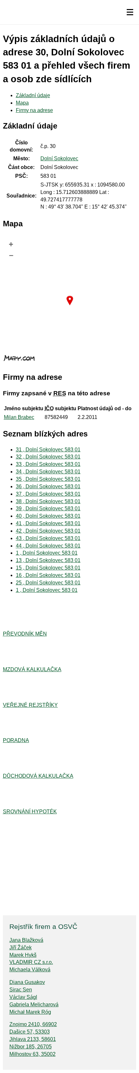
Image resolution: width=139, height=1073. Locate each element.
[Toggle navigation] (130, 12)
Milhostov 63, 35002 (32, 1054)
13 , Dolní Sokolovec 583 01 (48, 560)
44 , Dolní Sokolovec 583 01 (48, 545)
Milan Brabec (19, 417)
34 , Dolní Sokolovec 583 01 (48, 471)
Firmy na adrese (34, 110)
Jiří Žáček (20, 947)
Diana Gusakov (27, 982)
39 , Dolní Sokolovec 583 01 (48, 508)
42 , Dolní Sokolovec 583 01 (48, 531)
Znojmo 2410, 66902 (33, 1024)
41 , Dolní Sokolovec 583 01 (48, 523)
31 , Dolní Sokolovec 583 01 (48, 449)
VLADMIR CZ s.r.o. (31, 962)
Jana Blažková (26, 940)
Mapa (22, 103)
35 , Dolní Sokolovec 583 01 (48, 479)
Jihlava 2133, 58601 (32, 1039)
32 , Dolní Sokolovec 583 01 (48, 456)
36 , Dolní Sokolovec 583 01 (48, 486)
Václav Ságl (23, 997)
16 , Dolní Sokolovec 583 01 (48, 575)
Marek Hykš (23, 955)
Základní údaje (33, 95)
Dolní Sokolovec (59, 158)
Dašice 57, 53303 (29, 1031)
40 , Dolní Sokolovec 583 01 (48, 516)
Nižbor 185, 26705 (30, 1046)
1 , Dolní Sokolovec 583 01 (47, 553)
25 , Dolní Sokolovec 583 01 (48, 582)
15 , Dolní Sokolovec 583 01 (48, 567)
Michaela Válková (29, 969)
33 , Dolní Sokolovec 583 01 (48, 464)
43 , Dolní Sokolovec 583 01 (48, 538)
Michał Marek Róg (30, 1012)
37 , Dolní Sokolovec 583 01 (48, 494)
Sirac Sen (20, 989)
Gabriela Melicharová (34, 1004)
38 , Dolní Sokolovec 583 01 (48, 501)
